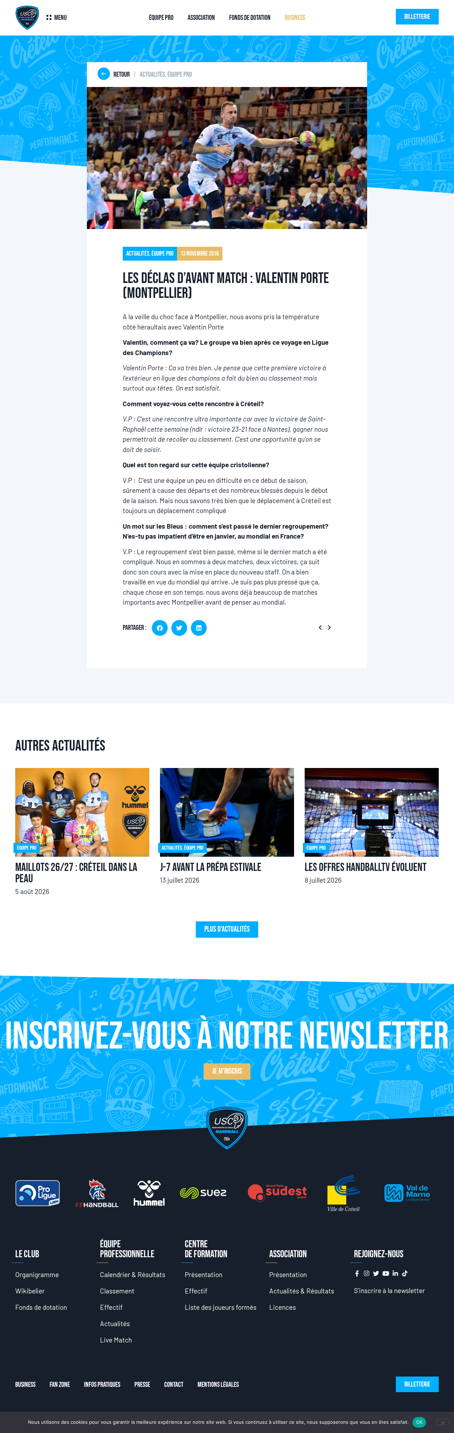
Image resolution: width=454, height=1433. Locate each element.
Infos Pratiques (102, 1384)
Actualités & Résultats (301, 1291)
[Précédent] (322, 628)
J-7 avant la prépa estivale (210, 867)
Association (201, 17)
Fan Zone (60, 1384)
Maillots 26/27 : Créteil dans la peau (76, 873)
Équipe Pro (161, 17)
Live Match (116, 1340)
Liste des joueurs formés (220, 1307)
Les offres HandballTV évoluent (366, 867)
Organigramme (37, 1274)
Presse (142, 1384)
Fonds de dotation (250, 17)
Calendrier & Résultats (132, 1274)
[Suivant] (328, 628)
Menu (60, 17)
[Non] (443, 1422)
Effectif (111, 1307)
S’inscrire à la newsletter (389, 1290)
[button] (160, 628)
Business (295, 17)
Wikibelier (30, 1291)
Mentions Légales (218, 1384)
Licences (282, 1307)
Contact (173, 1384)
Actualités (115, 1323)
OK (419, 1422)
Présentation (203, 1274)
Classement (117, 1291)
